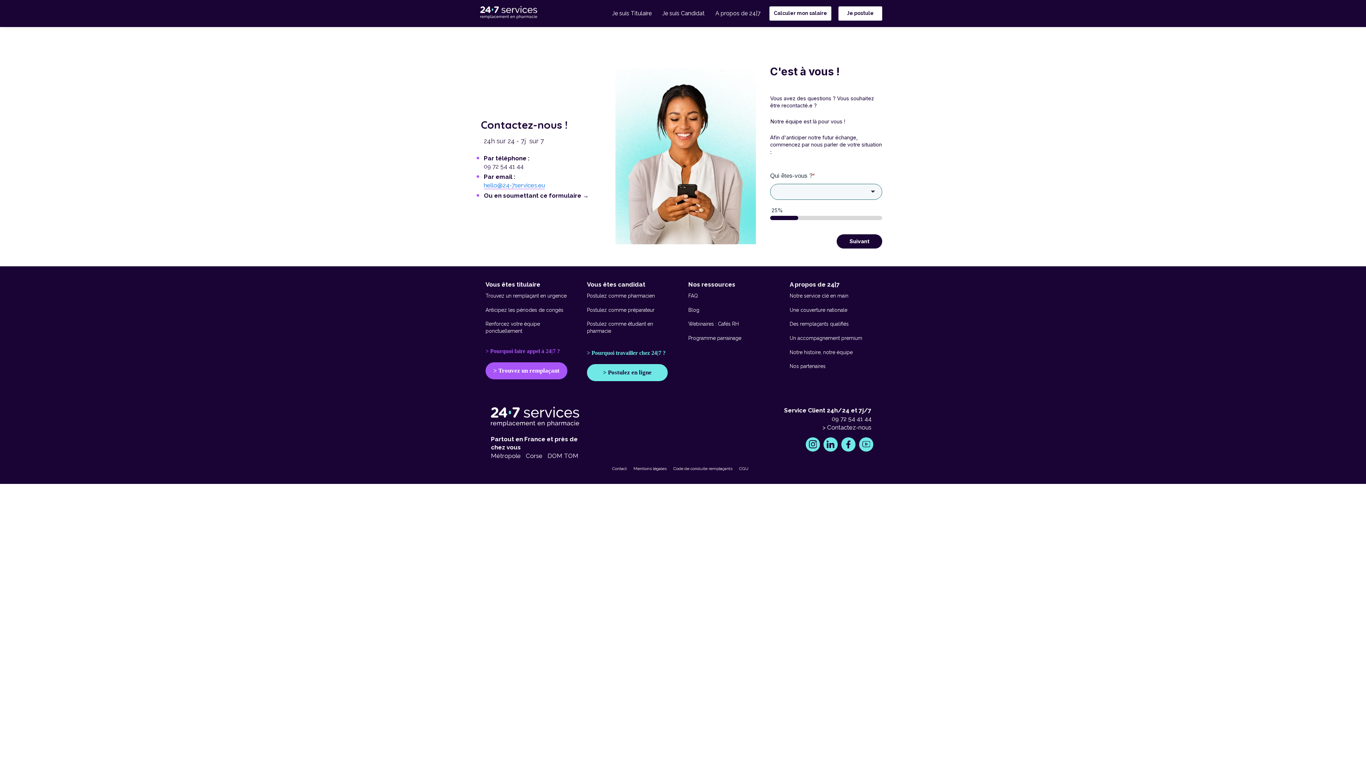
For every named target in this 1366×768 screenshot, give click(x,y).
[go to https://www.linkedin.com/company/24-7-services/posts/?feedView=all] (831, 444)
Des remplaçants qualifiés (819, 324)
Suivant (859, 241)
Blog (693, 310)
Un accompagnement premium (826, 338)
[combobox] (826, 192)
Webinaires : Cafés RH (713, 324)
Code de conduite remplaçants (702, 468)
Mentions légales (650, 468)
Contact (619, 468)
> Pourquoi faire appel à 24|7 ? (523, 351)
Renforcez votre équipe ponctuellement (513, 327)
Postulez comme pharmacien (621, 296)
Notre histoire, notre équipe (821, 352)
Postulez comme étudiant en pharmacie (620, 327)
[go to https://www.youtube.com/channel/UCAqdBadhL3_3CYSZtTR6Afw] (866, 444)
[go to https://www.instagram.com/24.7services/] (813, 444)
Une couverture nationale (818, 310)
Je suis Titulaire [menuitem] (632, 13)
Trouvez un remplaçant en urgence (526, 296)
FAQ (693, 296)
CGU (743, 468)
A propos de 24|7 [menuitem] (738, 13)
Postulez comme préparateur (621, 310)
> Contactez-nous (847, 427)
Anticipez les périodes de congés (524, 310)
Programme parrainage (714, 338)
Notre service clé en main (819, 296)
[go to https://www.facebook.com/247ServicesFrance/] (848, 444)
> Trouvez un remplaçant (526, 370)
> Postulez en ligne (627, 372)
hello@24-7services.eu (514, 185)
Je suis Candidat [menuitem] (683, 13)
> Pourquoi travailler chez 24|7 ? (626, 353)
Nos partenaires (808, 366)
